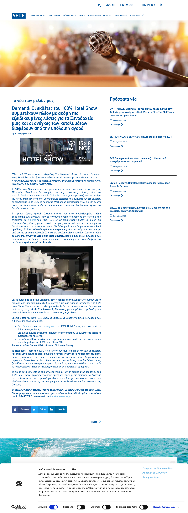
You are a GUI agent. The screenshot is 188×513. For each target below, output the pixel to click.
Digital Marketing (59, 195)
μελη (82, 15)
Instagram (48, 326)
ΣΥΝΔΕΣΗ (110, 5)
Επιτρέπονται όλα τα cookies (157, 468)
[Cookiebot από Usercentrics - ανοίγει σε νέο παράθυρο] (19, 507)
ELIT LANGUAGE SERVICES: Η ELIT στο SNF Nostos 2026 (141, 137)
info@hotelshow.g (60, 396)
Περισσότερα (115, 124)
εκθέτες (32, 220)
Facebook (27, 326)
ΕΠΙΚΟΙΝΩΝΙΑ (148, 5)
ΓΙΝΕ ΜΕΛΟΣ (127, 5)
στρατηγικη (54, 15)
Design (24, 195)
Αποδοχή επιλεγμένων (154, 473)
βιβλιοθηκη (121, 15)
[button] (99, 5)
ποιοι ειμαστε (37, 15)
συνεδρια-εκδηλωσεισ (100, 15)
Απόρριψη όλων (151, 477)
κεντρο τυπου (137, 15)
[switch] (81, 507)
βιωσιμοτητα (69, 15)
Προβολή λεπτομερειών (164, 507)
